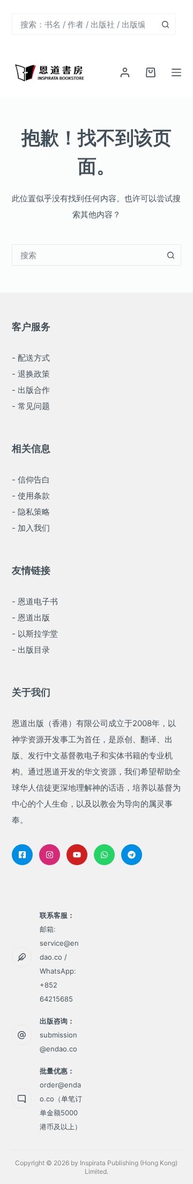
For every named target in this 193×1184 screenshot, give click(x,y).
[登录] (125, 72)
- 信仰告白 (31, 479)
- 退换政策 (31, 374)
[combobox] (83, 24)
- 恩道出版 (31, 617)
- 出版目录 (31, 650)
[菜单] (176, 72)
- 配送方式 (31, 358)
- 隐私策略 (31, 512)
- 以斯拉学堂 (35, 633)
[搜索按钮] (165, 24)
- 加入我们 (31, 528)
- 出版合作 (31, 390)
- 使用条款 (31, 496)
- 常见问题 (31, 406)
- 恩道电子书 (35, 601)
